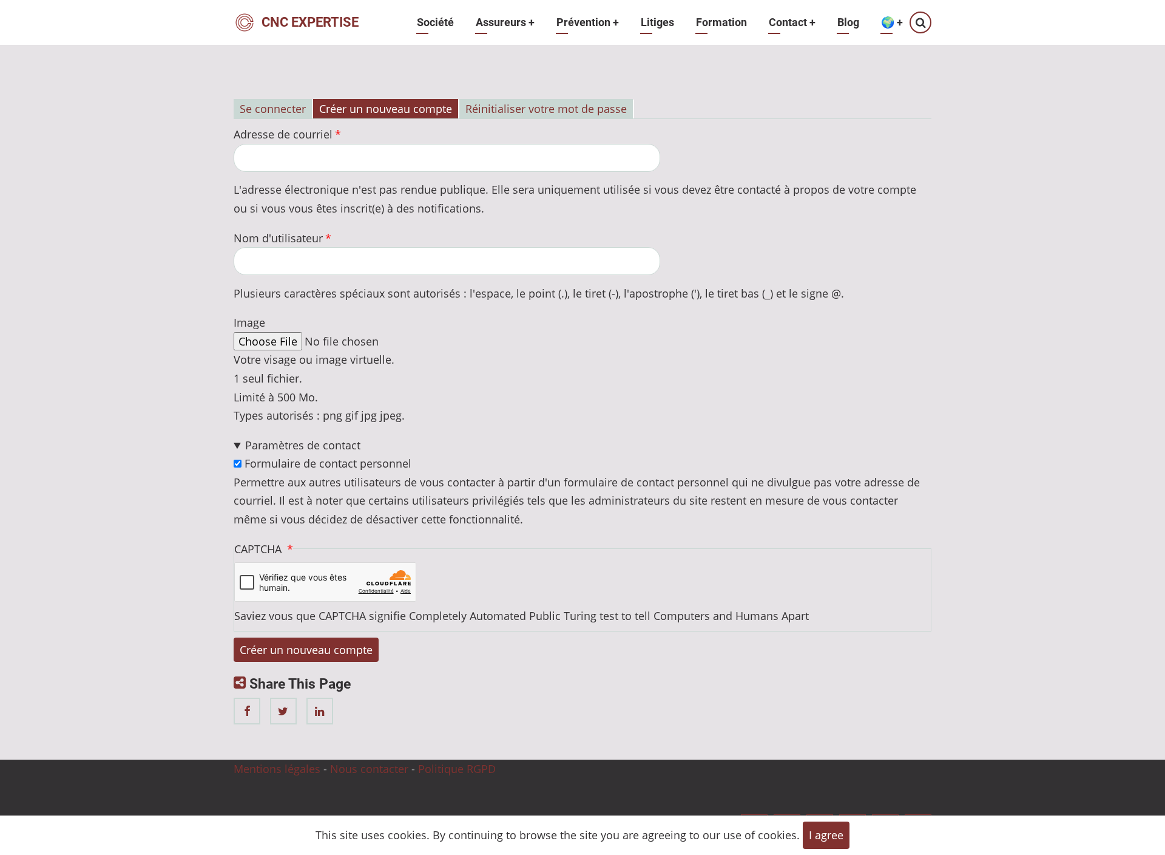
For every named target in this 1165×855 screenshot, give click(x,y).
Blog (848, 22)
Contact (792, 22)
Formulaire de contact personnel (328, 463)
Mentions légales (277, 768)
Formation (721, 22)
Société (435, 22)
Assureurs (505, 22)
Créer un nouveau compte (385, 108)
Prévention (587, 22)
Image (249, 322)
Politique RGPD (457, 768)
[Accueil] (244, 21)
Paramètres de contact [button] (302, 445)
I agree (826, 835)
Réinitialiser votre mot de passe (546, 108)
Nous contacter (369, 768)
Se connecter (273, 108)
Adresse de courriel (283, 134)
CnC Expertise (310, 22)
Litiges (657, 22)
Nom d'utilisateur (278, 238)
